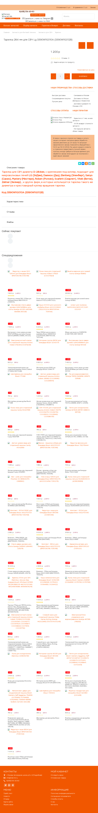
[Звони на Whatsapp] (52, 18)
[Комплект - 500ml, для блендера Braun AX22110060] (77, 519)
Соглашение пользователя (61, 796)
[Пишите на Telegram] (36, 18)
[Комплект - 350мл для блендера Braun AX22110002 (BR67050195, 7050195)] (49, 553)
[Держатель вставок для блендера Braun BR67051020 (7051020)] (77, 553)
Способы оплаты (57, 799)
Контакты (79, 25)
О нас (17, 9)
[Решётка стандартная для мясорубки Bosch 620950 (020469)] (77, 700)
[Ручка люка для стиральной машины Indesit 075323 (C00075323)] (49, 280)
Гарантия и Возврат (50, 25)
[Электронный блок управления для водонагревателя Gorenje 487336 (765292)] (77, 624)
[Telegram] (89, 163)
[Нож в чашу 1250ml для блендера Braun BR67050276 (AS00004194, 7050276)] (49, 486)
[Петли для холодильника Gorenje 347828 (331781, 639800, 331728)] (77, 417)
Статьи (34, 9)
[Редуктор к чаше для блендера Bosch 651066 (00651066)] (49, 519)
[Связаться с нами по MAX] (12, 785)
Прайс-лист (8, 793)
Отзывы (11, 211)
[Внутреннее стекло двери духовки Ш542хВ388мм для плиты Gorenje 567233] (77, 349)
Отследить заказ (57, 775)
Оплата (25, 9)
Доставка (66, 25)
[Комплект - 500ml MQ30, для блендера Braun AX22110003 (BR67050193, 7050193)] (20, 519)
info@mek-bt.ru (12, 778)
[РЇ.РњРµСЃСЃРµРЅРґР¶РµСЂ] (79, 163)
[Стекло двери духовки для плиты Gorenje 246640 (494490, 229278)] (20, 553)
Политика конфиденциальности (63, 793)
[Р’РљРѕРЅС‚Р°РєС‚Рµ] (83, 163)
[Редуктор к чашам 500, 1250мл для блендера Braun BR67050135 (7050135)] (20, 280)
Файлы (10, 222)
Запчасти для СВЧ (45, 32)
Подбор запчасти (30, 25)
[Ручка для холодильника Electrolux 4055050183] (20, 663)
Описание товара (15, 167)
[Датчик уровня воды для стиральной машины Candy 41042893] (20, 452)
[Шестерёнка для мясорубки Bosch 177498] (20, 383)
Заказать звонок (38, 15)
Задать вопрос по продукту (64, 62)
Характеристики (15, 201)
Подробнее (37, 775)
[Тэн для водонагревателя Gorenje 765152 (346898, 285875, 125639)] (77, 383)
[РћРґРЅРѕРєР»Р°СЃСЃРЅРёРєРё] (86, 163)
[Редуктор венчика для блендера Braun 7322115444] (77, 452)
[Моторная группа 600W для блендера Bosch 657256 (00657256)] (49, 663)
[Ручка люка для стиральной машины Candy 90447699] (20, 417)
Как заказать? (7, 9)
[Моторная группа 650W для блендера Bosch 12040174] (49, 349)
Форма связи (8, 805)
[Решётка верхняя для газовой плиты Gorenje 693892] (77, 280)
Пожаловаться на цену (85, 70)
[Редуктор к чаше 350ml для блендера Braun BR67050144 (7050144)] (20, 739)
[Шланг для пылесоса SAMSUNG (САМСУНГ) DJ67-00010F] (77, 314)
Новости (7, 796)
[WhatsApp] (93, 163)
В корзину (83, 76)
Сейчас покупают (11, 231)
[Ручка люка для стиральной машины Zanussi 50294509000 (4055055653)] (77, 486)
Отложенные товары (58, 778)
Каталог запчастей (11, 25)
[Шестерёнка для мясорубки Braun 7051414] (49, 700)
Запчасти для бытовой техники (24, 32)
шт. (63, 7)
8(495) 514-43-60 (26, 11)
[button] (82, 45)
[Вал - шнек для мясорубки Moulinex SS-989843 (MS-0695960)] (20, 486)
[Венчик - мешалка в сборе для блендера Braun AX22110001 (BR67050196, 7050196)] (49, 452)
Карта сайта (8, 802)
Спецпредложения (12, 255)
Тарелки (58, 32)
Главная (7, 32)
